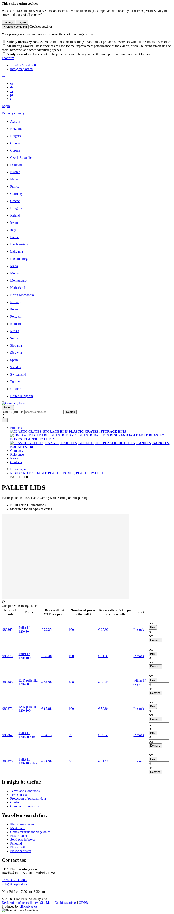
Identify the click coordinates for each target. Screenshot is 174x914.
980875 (7, 656)
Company (16, 450)
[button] (3, 76)
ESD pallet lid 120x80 (28, 682)
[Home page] (13, 403)
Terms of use (18, 794)
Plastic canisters (20, 851)
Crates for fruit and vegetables (30, 832)
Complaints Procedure (25, 806)
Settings (8, 22)
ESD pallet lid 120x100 (28, 708)
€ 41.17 (103, 761)
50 (70, 735)
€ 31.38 (103, 656)
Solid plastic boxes (22, 839)
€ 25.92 (103, 629)
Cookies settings (65, 902)
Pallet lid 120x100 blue (28, 761)
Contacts (16, 462)
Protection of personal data (28, 798)
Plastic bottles (19, 847)
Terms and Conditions (25, 791)
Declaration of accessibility (20, 902)
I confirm (8, 58)
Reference (17, 454)
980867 (7, 735)
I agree (22, 22)
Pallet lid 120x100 (25, 656)
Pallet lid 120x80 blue (27, 735)
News (14, 458)
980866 (7, 682)
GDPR (83, 902)
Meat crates (17, 828)
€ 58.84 (103, 708)
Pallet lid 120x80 (24, 629)
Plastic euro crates (22, 824)
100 (71, 629)
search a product (13, 412)
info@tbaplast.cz (14, 884)
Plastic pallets (19, 835)
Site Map (46, 902)
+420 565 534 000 (14, 880)
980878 (7, 708)
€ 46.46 (103, 682)
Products (16, 427)
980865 (7, 629)
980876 (7, 761)
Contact (15, 802)
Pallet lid (16, 843)
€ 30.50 (103, 735)
